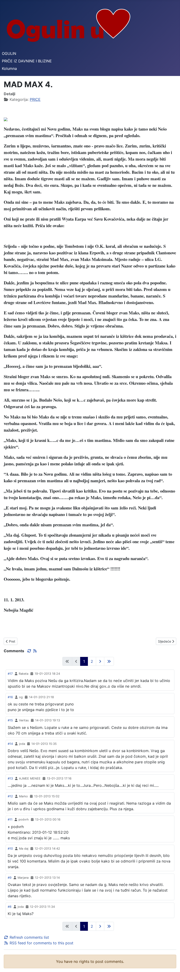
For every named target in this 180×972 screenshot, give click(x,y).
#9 (9, 877)
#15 (10, 720)
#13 (10, 778)
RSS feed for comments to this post (40, 943)
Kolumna (9, 68)
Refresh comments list (28, 937)
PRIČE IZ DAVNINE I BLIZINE (27, 61)
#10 (10, 848)
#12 (10, 796)
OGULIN (9, 53)
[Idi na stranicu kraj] (109, 661)
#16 (10, 697)
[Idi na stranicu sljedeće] (100, 661)
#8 (9, 906)
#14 (10, 744)
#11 (10, 819)
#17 (10, 673)
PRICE (35, 99)
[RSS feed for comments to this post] (35, 650)
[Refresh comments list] (30, 650)
